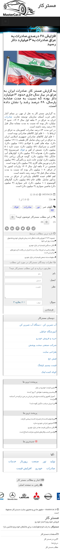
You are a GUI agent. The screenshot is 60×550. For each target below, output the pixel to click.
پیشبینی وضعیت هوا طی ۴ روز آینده (41, 392)
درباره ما (55, 543)
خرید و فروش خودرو (46, 338)
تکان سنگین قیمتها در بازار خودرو (42, 245)
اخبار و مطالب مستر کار (29, 480)
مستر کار (47, 5)
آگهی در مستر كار (51, 539)
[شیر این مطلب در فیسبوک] (28, 228)
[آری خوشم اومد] (12, 217)
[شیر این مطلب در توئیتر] (22, 228)
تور (38, 207)
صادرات (8, 117)
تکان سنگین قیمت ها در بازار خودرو (41, 427)
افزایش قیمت (24, 468)
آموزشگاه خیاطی (48, 331)
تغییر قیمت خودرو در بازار (45, 388)
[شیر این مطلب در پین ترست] (17, 228)
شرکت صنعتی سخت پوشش (42, 345)
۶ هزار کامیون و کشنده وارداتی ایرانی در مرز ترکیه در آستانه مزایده (32, 397)
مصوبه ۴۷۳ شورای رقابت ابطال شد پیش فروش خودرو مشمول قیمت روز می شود (31, 239)
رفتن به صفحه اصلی (29, 485)
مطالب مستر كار (52, 547)
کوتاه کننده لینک (48, 372)
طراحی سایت (49, 352)
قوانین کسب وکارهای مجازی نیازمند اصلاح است (37, 432)
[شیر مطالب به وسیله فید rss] (6, 228)
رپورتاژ (24, 461)
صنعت (35, 461)
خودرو (39, 468)
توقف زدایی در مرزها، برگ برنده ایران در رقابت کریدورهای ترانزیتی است (32, 251)
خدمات (12, 461)
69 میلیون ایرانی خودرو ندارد (44, 423)
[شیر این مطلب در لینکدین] (12, 228)
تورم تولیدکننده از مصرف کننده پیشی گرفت (38, 419)
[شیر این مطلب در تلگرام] (33, 228)
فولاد (22, 150)
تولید (52, 461)
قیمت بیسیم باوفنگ (47, 365)
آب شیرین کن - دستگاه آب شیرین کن (38, 325)
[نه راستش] (46, 221)
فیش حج (52, 358)
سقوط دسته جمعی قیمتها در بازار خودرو (40, 257)
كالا (52, 210)
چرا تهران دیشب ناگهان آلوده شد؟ (42, 403)
